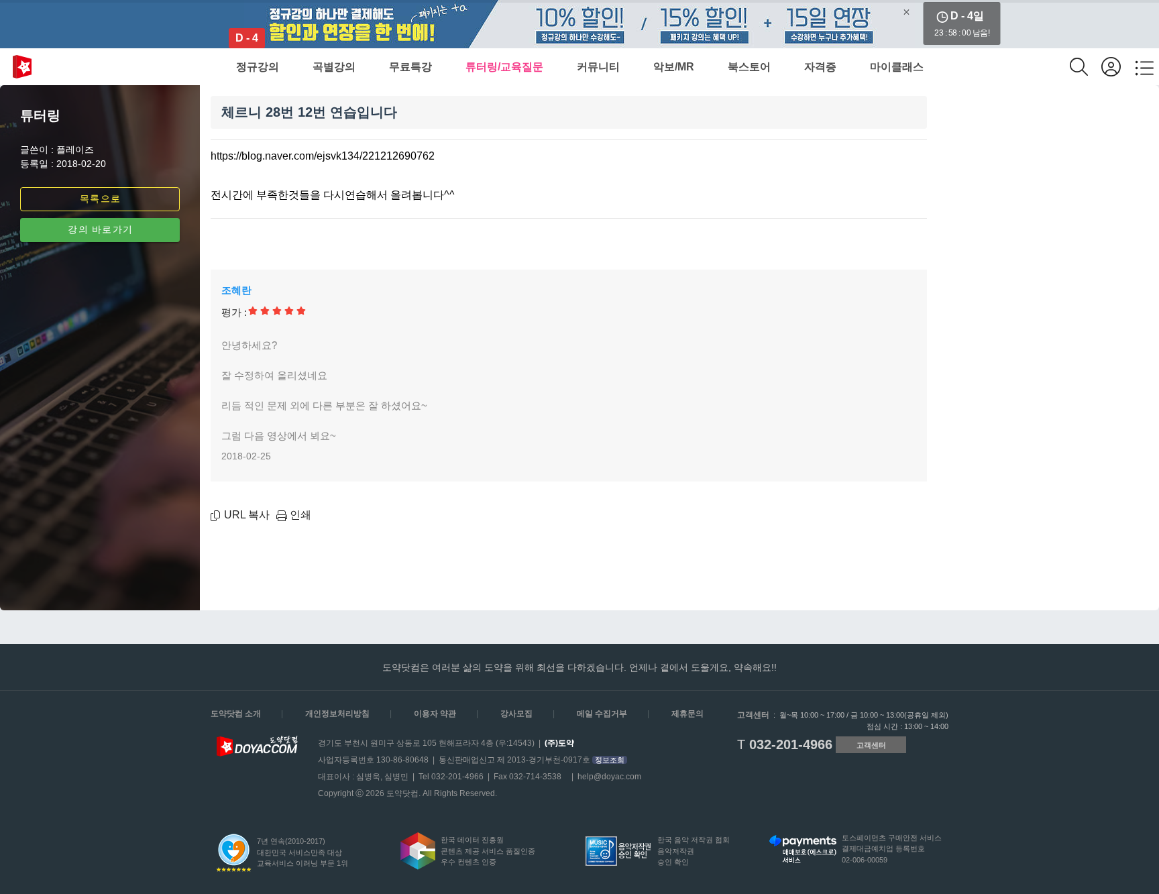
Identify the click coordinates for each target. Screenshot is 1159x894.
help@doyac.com (609, 776)
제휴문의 (687, 713)
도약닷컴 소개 (236, 713)
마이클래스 (897, 66)
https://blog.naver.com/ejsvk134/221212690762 (323, 156)
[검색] (1085, 67)
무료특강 (410, 66)
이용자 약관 (435, 713)
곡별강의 (334, 66)
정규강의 (257, 66)
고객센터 (871, 745)
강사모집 (516, 713)
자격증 (820, 66)
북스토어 (749, 66)
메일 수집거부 (602, 713)
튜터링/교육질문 (504, 66)
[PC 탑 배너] (579, 24)
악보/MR (673, 66)
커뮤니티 (598, 66)
